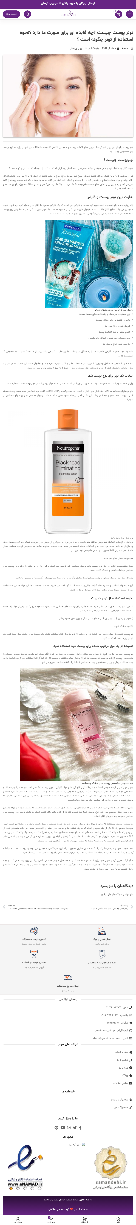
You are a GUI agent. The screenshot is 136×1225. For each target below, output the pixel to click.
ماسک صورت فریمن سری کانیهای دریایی (114, 310)
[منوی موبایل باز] (129, 14)
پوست (27, 384)
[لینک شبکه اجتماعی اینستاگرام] (69, 1128)
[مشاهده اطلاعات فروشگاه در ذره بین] (77, 1145)
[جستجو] (27, 14)
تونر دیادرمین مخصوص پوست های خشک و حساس (107, 783)
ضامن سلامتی (56, 1209)
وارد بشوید (105, 894)
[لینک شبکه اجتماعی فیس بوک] (80, 1128)
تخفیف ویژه (11, 14)
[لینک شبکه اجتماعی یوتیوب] (63, 1128)
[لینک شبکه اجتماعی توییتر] (75, 1128)
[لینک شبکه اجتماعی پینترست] (56, 1128)
